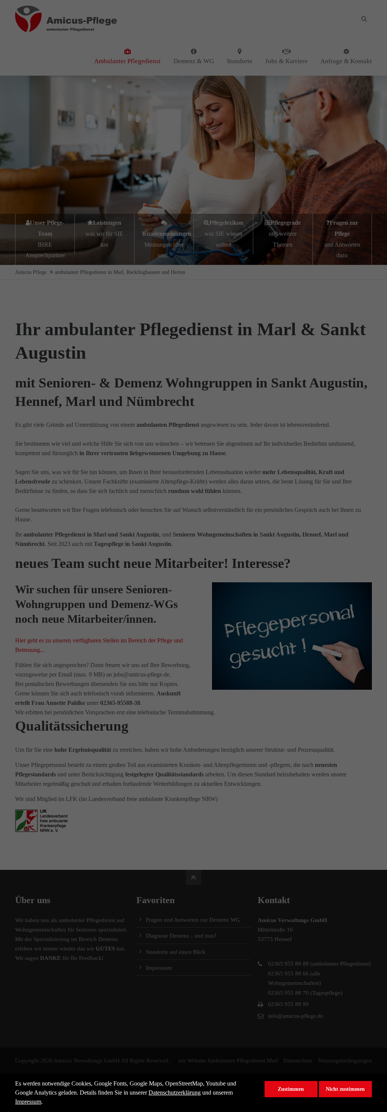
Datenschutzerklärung (175, 1092)
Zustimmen (291, 1089)
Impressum (28, 1101)
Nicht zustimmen (345, 1089)
